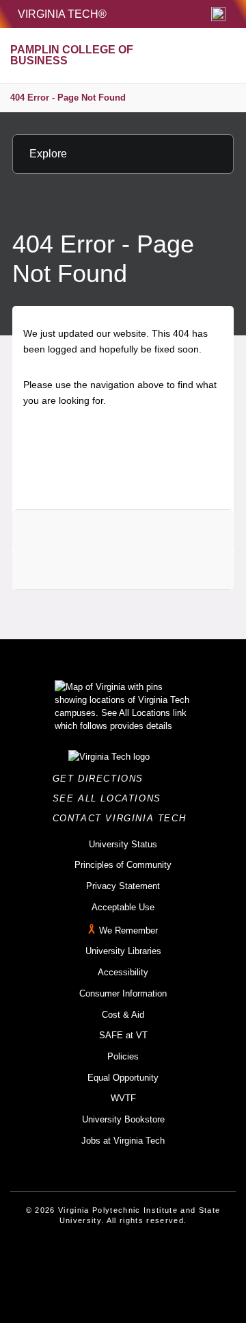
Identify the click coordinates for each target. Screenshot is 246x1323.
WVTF (123, 1098)
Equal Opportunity (123, 1077)
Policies (123, 1056)
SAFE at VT (123, 1035)
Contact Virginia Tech (123, 818)
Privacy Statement (123, 886)
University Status (123, 844)
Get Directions (102, 778)
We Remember (128, 930)
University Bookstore (123, 1119)
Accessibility (123, 972)
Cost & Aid (123, 1015)
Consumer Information (123, 993)
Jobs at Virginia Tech (123, 1140)
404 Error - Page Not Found (68, 97)
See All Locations (111, 798)
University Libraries (123, 951)
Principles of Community (123, 865)
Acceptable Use (123, 907)
